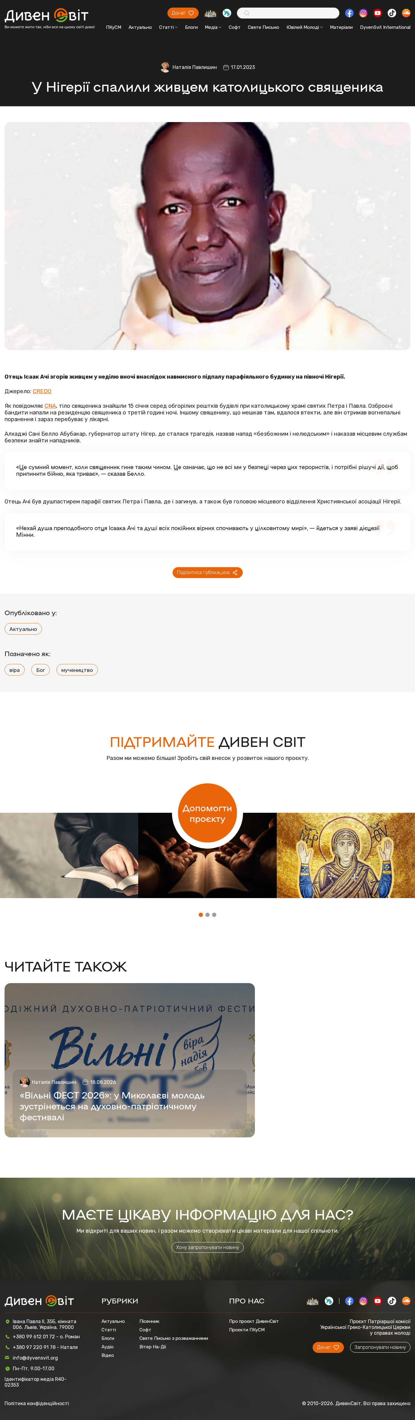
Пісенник (149, 1321)
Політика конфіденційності (37, 1403)
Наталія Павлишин (195, 67)
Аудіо (107, 1347)
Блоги (191, 27)
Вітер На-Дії (152, 1347)
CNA (50, 406)
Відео (107, 1355)
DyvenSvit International (385, 27)
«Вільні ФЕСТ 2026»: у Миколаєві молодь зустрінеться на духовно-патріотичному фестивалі (112, 1105)
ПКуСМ (113, 27)
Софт (235, 27)
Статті (166, 27)
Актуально (140, 27)
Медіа (211, 27)
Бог (40, 670)
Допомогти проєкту (207, 812)
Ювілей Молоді (302, 27)
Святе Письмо (263, 27)
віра (14, 670)
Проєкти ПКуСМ (247, 1330)
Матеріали (341, 27)
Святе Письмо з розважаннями (173, 1338)
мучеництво (77, 670)
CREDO (42, 391)
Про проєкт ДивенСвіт (254, 1321)
